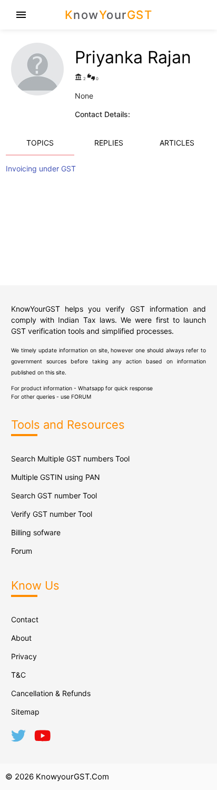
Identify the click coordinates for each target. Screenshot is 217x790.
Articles (177, 142)
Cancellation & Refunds (51, 693)
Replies (108, 142)
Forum (21, 550)
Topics (40, 142)
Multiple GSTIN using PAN (55, 477)
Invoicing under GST (41, 168)
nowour (109, 15)
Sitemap (25, 711)
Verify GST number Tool (51, 513)
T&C (18, 674)
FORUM (81, 396)
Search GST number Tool (54, 495)
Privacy (24, 656)
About (21, 637)
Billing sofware (36, 532)
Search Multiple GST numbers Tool (70, 458)
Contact (24, 619)
